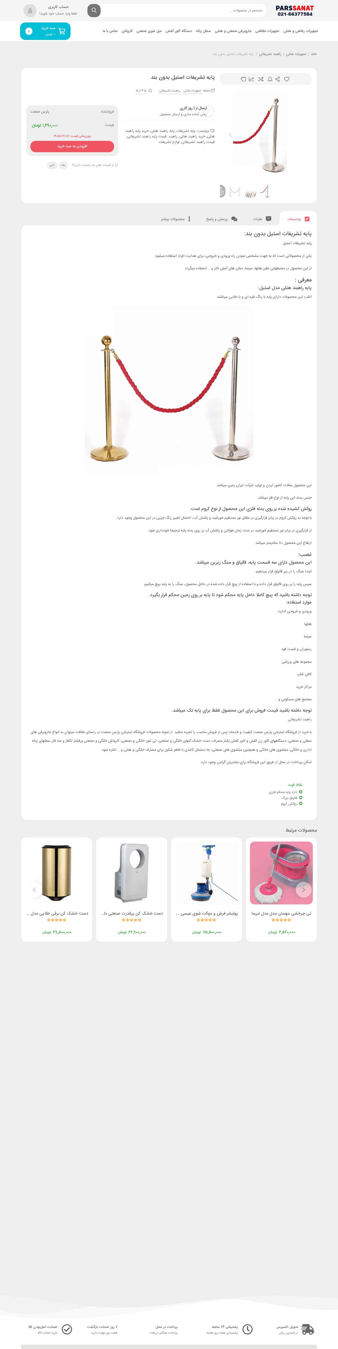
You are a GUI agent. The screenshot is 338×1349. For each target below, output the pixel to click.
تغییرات (251, 79)
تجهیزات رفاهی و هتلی (300, 31)
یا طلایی (235, 297)
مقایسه (261, 79)
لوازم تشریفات (169, 142)
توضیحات (294, 219)
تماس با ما (110, 31)
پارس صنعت (39, 112)
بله (63, 165)
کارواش (127, 31)
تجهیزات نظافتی (267, 31)
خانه (314, 54)
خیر (52, 165)
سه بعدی (243, 79)
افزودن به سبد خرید (72, 145)
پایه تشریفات (185, 131)
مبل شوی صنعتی (149, 31)
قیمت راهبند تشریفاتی (198, 142)
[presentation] (230, 134)
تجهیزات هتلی (296, 54)
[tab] (298, 218)
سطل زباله (203, 31)
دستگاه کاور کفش (179, 31)
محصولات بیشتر (173, 219)
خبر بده (270, 79)
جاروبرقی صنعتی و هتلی (233, 31)
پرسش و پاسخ (217, 219)
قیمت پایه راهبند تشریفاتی (147, 136)
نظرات (258, 219)
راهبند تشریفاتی (270, 54)
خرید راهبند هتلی (192, 136)
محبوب (287, 79)
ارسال (277, 79)
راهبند (172, 136)
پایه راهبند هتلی (163, 131)
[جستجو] (94, 10)
